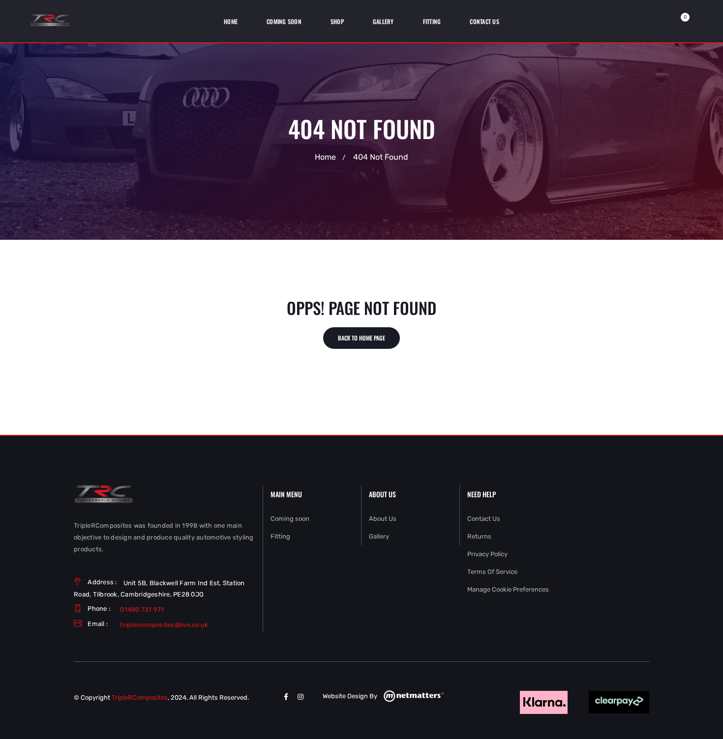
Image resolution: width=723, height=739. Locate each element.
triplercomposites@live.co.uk (164, 624)
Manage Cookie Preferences (508, 589)
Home (325, 157)
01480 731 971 (142, 609)
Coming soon (290, 518)
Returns (479, 536)
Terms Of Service (492, 571)
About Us (382, 518)
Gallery (379, 536)
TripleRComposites (140, 697)
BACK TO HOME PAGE (361, 338)
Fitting (280, 536)
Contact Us (483, 518)
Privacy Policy (487, 554)
